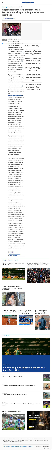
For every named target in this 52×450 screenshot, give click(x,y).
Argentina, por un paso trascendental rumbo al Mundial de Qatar (25, 312)
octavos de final (12, 316)
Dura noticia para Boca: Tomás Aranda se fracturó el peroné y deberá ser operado (20, 404)
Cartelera (12, 446)
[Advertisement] (31, 31)
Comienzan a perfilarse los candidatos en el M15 (9, 311)
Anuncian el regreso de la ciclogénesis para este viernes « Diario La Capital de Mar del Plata (31, 52)
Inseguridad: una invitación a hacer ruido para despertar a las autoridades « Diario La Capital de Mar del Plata (31, 87)
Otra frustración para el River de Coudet (12, 376)
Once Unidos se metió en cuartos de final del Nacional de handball (18, 385)
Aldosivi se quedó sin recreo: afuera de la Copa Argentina (13, 263)
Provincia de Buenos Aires (14, 254)
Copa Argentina (6, 364)
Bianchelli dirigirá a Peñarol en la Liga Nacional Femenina (41, 312)
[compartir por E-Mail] (5, 39)
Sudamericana (5, 375)
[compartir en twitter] (3, 39)
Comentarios (4, 44)
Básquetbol (30, 316)
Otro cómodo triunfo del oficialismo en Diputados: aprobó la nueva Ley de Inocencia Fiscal (38, 264)
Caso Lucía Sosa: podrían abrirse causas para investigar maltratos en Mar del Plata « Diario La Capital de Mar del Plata (31, 77)
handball (4, 384)
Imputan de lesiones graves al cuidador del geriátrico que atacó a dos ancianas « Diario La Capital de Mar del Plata (31, 61)
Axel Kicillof (11, 252)
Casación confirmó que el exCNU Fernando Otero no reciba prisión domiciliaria (12, 288)
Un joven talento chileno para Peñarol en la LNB (14, 394)
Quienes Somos (18, 446)
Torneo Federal (20, 415)
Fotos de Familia (6, 446)
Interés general (6, 7)
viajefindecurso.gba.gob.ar (15, 95)
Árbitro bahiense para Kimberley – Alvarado (12, 412)
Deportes (4, 402)
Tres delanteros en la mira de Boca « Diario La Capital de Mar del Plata (31, 68)
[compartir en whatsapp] (4, 39)
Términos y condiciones (27, 446)
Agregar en (9, 18)
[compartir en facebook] (2, 39)
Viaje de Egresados (13, 255)
